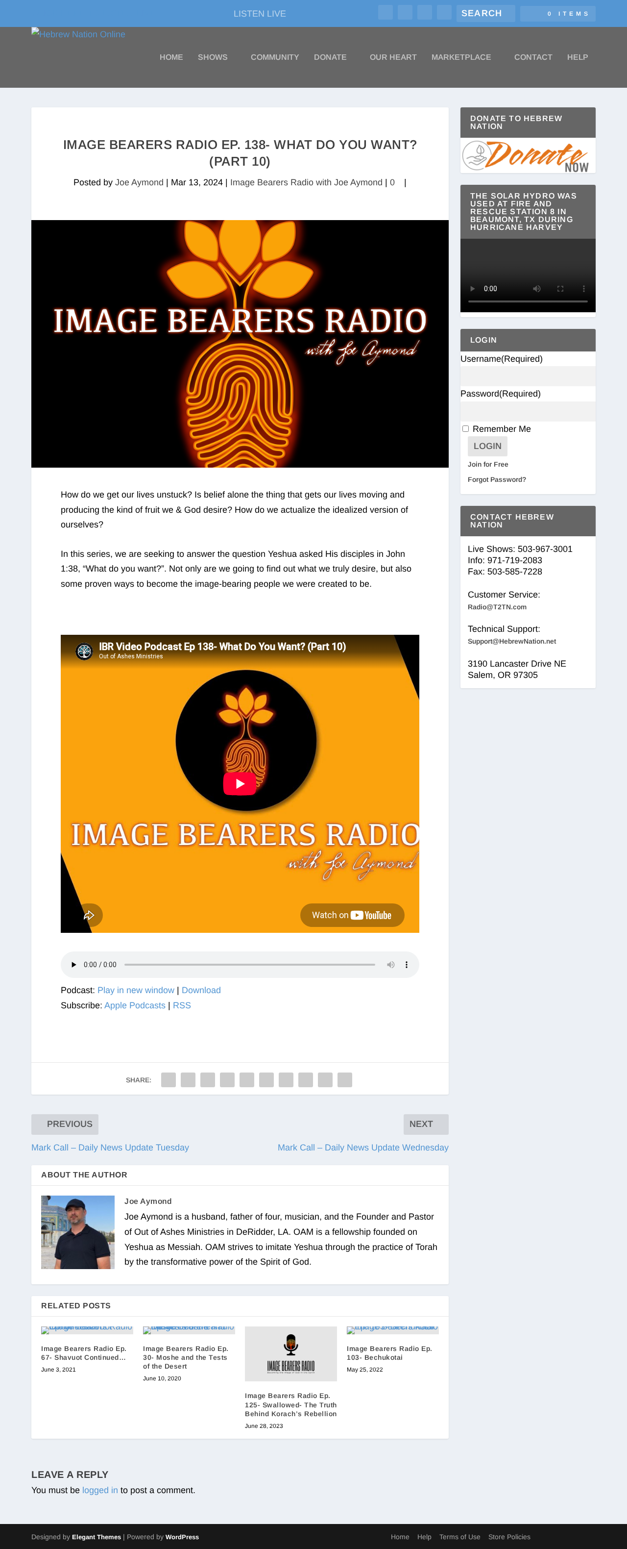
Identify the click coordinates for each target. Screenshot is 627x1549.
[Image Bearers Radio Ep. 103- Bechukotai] (393, 1330)
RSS (182, 1005)
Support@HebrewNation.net (512, 641)
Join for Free (488, 464)
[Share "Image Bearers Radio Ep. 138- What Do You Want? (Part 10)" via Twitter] (188, 1080)
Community (275, 57)
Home (171, 57)
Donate (330, 57)
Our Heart (393, 57)
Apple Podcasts (135, 1005)
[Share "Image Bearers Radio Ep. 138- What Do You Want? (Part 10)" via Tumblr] (227, 1080)
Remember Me (502, 429)
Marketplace (461, 57)
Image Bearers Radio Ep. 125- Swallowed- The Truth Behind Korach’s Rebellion (291, 1404)
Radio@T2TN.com (497, 607)
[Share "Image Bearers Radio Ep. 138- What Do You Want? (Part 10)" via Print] (345, 1080)
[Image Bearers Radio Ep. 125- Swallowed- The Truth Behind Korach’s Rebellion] (291, 1354)
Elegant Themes (96, 1537)
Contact (533, 57)
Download (201, 990)
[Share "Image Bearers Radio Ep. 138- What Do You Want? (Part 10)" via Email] (325, 1080)
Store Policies (509, 1537)
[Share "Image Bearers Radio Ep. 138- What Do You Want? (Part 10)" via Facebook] (168, 1080)
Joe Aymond (139, 182)
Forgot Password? (497, 479)
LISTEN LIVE (260, 14)
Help (577, 57)
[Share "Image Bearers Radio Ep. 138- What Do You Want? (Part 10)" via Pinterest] (247, 1080)
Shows (213, 57)
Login (488, 446)
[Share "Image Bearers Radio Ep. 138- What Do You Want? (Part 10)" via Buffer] (286, 1080)
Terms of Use (460, 1537)
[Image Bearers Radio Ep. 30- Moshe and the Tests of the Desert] (189, 1330)
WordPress (182, 1537)
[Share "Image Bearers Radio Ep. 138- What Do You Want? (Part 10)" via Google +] (207, 1080)
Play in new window (135, 990)
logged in (100, 1490)
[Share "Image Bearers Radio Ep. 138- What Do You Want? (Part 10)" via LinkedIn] (266, 1080)
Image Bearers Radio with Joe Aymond (306, 182)
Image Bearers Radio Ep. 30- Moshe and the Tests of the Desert (186, 1357)
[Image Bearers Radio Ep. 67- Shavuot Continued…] (87, 1330)
